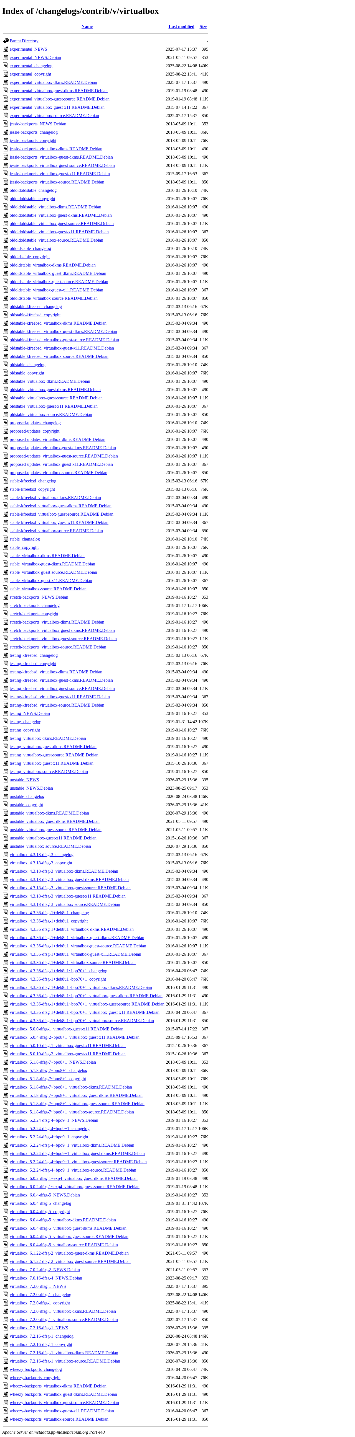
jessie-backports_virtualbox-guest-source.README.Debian (62, 165)
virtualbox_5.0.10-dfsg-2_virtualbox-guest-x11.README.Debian (68, 1053)
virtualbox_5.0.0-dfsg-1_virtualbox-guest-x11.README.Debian (66, 1029)
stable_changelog (25, 539)
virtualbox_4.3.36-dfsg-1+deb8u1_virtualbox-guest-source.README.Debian (78, 946)
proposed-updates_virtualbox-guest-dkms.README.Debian (63, 447)
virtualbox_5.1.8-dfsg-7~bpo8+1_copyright (48, 1078)
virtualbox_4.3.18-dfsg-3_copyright (41, 862)
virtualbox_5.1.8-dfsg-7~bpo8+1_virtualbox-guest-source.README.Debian (77, 1103)
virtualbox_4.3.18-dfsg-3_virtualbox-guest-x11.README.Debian (68, 896)
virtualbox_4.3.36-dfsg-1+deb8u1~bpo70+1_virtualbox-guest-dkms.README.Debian (86, 995)
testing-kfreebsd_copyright (33, 663)
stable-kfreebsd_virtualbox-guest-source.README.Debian (61, 514)
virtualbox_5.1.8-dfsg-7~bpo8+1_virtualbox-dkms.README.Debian (71, 1087)
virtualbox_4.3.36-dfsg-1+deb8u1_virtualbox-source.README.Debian (73, 962)
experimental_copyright (30, 74)
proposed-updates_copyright (34, 431)
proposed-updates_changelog (35, 422)
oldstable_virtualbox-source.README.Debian (51, 414)
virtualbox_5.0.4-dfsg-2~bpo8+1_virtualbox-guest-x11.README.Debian (75, 1037)
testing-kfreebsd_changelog (34, 655)
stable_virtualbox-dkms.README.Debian (47, 555)
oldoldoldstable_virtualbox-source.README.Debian (56, 240)
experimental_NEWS (28, 49)
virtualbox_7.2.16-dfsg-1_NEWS (39, 1327)
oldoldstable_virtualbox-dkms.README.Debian (53, 265)
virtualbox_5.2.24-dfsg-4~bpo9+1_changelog (50, 1128)
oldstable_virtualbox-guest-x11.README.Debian (54, 406)
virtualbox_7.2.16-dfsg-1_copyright (41, 1344)
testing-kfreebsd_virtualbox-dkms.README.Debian (56, 672)
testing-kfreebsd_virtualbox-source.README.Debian (57, 705)
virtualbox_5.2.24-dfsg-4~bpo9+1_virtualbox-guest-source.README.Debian (78, 1161)
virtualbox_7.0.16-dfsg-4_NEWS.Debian (46, 1278)
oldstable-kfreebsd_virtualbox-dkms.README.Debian (58, 323)
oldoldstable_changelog (30, 248)
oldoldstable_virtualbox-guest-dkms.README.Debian (58, 273)
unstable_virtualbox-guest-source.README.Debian (56, 829)
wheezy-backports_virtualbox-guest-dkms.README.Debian (63, 1394)
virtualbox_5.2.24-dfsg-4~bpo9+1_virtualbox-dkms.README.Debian (72, 1145)
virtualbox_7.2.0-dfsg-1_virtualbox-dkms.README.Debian (63, 1311)
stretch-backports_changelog (35, 605)
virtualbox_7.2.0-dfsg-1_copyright (40, 1303)
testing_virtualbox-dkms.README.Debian (48, 738)
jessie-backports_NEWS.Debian (38, 124)
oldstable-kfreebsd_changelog (36, 306)
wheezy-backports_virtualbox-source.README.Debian (59, 1419)
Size (203, 26)
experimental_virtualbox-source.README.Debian (54, 115)
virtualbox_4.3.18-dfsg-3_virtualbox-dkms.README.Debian (64, 871)
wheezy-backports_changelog (36, 1369)
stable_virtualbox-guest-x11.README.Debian (51, 580)
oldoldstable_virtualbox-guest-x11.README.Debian (56, 290)
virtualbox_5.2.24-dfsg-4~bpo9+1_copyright (49, 1136)
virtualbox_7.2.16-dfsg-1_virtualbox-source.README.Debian (65, 1361)
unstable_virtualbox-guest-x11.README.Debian (53, 838)
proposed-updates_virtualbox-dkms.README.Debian (57, 439)
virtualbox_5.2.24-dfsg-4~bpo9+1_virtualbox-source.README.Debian (73, 1170)
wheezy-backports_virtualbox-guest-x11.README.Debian (62, 1410)
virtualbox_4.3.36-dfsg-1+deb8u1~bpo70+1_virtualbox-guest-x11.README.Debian (84, 1012)
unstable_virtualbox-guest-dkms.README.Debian (55, 821)
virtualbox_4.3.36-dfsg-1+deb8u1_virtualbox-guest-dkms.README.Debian (77, 937)
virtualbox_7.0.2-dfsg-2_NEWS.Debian (45, 1269)
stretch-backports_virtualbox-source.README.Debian (58, 647)
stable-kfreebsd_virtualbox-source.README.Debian (56, 530)
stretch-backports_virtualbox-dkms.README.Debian (57, 622)
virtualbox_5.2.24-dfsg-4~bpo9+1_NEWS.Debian (54, 1120)
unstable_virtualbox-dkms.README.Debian (49, 813)
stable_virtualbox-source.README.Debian (48, 588)
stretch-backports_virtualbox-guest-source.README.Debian (63, 638)
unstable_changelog (27, 796)
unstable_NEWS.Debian (31, 788)
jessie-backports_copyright (33, 140)
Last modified (181, 26)
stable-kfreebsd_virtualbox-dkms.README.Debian (55, 497)
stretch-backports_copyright (34, 613)
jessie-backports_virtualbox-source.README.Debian (57, 182)
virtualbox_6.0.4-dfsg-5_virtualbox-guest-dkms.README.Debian (68, 1228)
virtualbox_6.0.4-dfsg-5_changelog (40, 1203)
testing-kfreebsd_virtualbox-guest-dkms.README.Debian (61, 680)
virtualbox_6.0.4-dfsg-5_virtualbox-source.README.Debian (64, 1244)
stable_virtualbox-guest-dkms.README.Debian (52, 564)
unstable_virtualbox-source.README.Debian (50, 846)
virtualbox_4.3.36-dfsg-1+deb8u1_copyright (49, 921)
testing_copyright (25, 730)
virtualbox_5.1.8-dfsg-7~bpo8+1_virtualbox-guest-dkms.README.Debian (76, 1095)
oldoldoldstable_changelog (33, 190)
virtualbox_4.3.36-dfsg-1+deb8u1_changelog (49, 912)
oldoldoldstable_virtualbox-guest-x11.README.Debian (59, 231)
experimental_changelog (31, 65)
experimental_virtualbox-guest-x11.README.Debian (57, 107)
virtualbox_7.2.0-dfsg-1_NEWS (38, 1286)
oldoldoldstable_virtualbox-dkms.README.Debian (55, 207)
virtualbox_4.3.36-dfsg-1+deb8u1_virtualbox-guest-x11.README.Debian (75, 954)
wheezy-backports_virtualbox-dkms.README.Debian (58, 1386)
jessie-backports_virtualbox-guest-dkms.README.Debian (61, 157)
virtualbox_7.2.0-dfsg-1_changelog (40, 1294)
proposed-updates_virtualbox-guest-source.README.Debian (64, 456)
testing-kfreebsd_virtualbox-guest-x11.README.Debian (60, 696)
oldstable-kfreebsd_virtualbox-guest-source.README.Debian (64, 339)
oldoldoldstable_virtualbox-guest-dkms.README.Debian (61, 215)
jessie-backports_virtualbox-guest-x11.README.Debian (60, 173)
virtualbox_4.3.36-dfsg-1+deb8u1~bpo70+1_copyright (58, 979)
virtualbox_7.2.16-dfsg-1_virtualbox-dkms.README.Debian (64, 1352)
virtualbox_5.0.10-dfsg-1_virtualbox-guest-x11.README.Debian (68, 1045)
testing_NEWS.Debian (30, 713)
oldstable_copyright (27, 373)
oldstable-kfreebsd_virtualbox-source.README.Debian (59, 356)
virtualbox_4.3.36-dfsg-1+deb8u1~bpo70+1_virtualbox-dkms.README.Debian (81, 987)
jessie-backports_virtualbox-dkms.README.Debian (56, 148)
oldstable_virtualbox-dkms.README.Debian (50, 381)
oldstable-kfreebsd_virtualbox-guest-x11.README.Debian (62, 348)
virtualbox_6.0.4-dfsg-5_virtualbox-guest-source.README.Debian (69, 1236)
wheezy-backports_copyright (35, 1377)
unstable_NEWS (24, 779)
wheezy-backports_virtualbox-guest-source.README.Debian (64, 1402)
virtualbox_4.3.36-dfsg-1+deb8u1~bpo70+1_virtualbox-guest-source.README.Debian (87, 1004)
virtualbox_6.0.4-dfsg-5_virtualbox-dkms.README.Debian (63, 1220)
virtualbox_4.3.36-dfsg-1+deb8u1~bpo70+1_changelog (58, 970)
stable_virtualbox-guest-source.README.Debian (53, 572)
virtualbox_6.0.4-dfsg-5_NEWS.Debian (45, 1195)
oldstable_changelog (27, 364)
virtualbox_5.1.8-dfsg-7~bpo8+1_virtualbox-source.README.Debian (72, 1112)
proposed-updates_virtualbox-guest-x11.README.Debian (61, 464)
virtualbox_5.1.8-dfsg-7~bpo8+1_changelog (48, 1070)
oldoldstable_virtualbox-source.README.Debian (54, 298)
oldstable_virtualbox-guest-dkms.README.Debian (55, 389)
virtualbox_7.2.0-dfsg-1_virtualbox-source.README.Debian (64, 1319)
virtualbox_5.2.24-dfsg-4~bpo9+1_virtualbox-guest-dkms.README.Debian (77, 1153)
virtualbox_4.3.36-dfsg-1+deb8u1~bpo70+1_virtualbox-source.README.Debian (82, 1020)
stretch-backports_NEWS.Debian (39, 597)
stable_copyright (24, 547)
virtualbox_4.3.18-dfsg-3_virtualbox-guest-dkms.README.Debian (69, 879)
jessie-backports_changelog (34, 132)
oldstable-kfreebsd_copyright (35, 314)
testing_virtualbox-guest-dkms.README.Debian (53, 746)
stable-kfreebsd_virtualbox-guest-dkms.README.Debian (60, 505)
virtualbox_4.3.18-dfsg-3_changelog (41, 854)
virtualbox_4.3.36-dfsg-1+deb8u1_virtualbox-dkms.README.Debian (72, 929)
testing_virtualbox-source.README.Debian (49, 771)
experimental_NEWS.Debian (35, 57)
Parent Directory (24, 40)
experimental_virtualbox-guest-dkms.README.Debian (59, 90)
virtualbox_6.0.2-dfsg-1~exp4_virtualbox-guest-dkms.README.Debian (74, 1178)
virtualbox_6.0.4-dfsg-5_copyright (40, 1211)
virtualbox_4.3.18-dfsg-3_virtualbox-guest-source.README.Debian (70, 887)
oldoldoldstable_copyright (32, 198)
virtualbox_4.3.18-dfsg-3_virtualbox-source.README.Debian (65, 904)
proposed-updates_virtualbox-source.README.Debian (58, 472)
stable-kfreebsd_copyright (32, 489)
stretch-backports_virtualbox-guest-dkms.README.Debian (62, 630)
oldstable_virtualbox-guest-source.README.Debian (56, 398)
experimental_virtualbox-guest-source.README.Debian (60, 99)
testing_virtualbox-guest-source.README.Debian (54, 755)
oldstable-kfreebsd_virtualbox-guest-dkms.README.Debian (63, 331)
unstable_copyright (26, 804)
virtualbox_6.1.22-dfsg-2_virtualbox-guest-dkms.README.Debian (69, 1253)
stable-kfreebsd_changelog (33, 481)
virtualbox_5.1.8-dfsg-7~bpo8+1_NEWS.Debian (53, 1062)
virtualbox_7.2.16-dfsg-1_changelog (41, 1336)
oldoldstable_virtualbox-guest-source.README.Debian (59, 281)
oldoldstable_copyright (30, 256)
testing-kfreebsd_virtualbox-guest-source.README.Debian (62, 688)
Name (87, 26)
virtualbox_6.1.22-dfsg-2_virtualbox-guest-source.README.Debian (70, 1261)
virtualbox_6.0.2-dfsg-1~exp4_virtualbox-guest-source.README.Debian (75, 1186)
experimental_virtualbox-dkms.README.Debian (53, 82)
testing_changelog (25, 721)
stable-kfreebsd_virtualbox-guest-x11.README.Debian (59, 522)
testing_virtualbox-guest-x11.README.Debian (51, 763)
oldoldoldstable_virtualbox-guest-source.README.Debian (62, 223)
